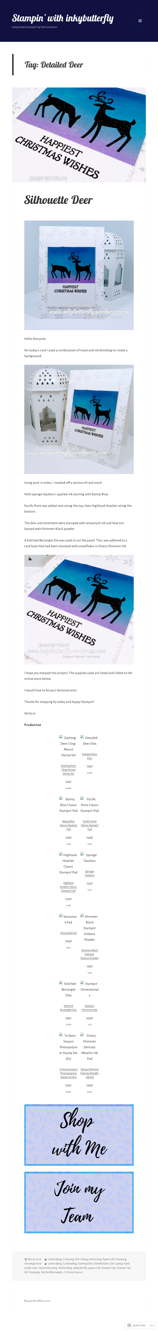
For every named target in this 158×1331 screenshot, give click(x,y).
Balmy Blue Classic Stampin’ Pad (68, 825)
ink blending (65, 1268)
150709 (89, 1085)
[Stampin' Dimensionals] (89, 989)
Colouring (68, 1259)
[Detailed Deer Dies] (89, 741)
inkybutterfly (80, 1268)
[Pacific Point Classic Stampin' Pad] (89, 805)
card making (55, 1263)
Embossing (95, 1259)
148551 (68, 1018)
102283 (68, 941)
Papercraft (108, 1259)
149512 (89, 966)
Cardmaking (55, 1259)
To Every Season (73, 1272)
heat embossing (48, 1268)
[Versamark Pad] (68, 919)
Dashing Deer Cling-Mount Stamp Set (68, 769)
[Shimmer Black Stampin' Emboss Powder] (89, 928)
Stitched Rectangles (52, 1272)
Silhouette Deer (58, 199)
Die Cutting (81, 1259)
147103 (68, 899)
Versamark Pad (68, 932)
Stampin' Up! (109, 1268)
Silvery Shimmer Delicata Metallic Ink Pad (89, 1073)
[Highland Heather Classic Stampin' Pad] (68, 863)
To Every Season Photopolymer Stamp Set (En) (68, 1073)
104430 (89, 1018)
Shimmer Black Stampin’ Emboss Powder (90, 954)
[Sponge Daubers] (89, 858)
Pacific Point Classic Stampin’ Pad (90, 825)
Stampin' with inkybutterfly (63, 18)
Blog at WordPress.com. (37, 1300)
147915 (89, 766)
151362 (68, 782)
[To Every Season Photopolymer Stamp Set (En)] (68, 1047)
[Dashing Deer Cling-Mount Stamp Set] (68, 746)
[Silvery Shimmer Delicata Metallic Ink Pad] (89, 1047)
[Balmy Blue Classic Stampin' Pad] (68, 805)
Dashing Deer (85, 1263)
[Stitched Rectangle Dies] (68, 989)
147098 (89, 837)
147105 (68, 837)
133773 (89, 883)
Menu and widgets (140, 21)
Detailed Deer (101, 1263)
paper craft (94, 1268)
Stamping (120, 1259)
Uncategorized (32, 1263)
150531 (68, 1085)
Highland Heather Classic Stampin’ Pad (68, 886)
